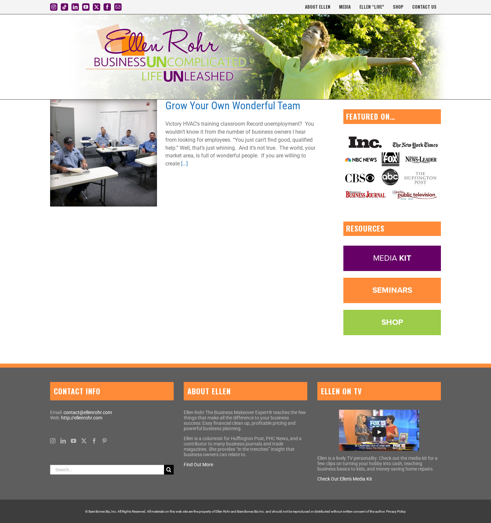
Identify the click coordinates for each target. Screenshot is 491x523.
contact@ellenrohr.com (87, 412)
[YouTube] (73, 440)
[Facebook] (94, 440)
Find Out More (198, 464)
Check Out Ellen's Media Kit (344, 479)
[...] (184, 163)
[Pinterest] (104, 440)
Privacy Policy (396, 511)
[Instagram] (52, 440)
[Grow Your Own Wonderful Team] (103, 153)
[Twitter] (84, 440)
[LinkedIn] (63, 440)
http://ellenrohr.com (81, 417)
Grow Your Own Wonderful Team (232, 105)
